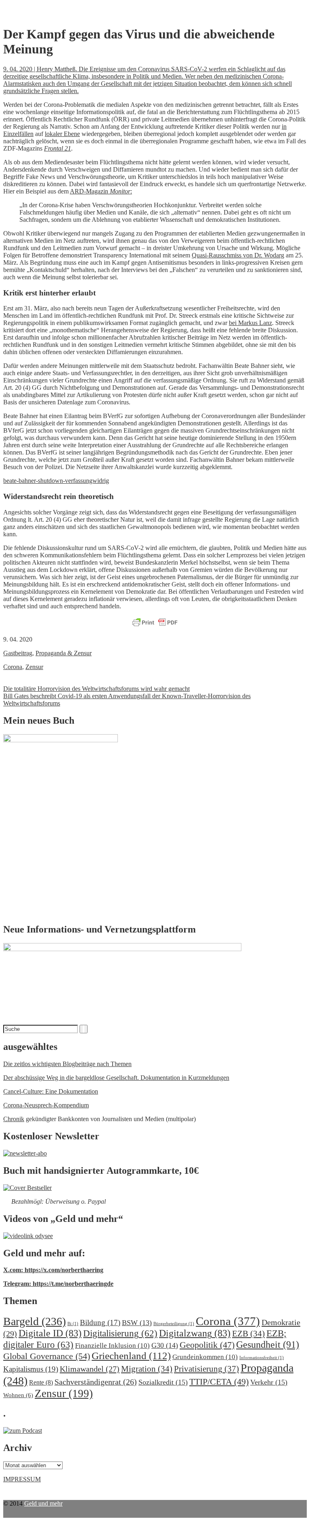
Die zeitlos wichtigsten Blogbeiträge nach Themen (67, 1063)
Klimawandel (89, 1368)
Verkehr (268, 1382)
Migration (146, 1369)
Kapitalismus (30, 1369)
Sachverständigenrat (95, 1381)
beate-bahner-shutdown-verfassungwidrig (56, 480)
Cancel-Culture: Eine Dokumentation (50, 1091)
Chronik (13, 1118)
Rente (41, 1382)
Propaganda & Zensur (64, 653)
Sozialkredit (163, 1382)
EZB (248, 1333)
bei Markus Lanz (250, 322)
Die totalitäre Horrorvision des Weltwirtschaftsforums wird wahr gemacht (96, 688)
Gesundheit (267, 1344)
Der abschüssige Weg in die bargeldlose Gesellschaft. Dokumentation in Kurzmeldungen (116, 1077)
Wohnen (18, 1394)
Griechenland (131, 1355)
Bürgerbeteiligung (173, 1323)
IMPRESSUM (22, 1479)
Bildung (100, 1322)
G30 (164, 1345)
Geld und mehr (43, 1503)
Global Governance (46, 1356)
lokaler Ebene (62, 133)
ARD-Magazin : (101, 191)
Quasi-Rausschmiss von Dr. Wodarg (238, 255)
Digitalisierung (120, 1333)
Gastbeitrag (17, 653)
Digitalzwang (194, 1333)
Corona (12, 666)
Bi (72, 1323)
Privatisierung (206, 1369)
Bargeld (34, 1321)
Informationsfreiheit (261, 1357)
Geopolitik (207, 1345)
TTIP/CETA (219, 1382)
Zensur (34, 666)
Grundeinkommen (205, 1357)
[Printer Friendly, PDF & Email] (155, 622)
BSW (137, 1323)
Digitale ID (50, 1333)
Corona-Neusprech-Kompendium (46, 1105)
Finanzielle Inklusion (112, 1345)
